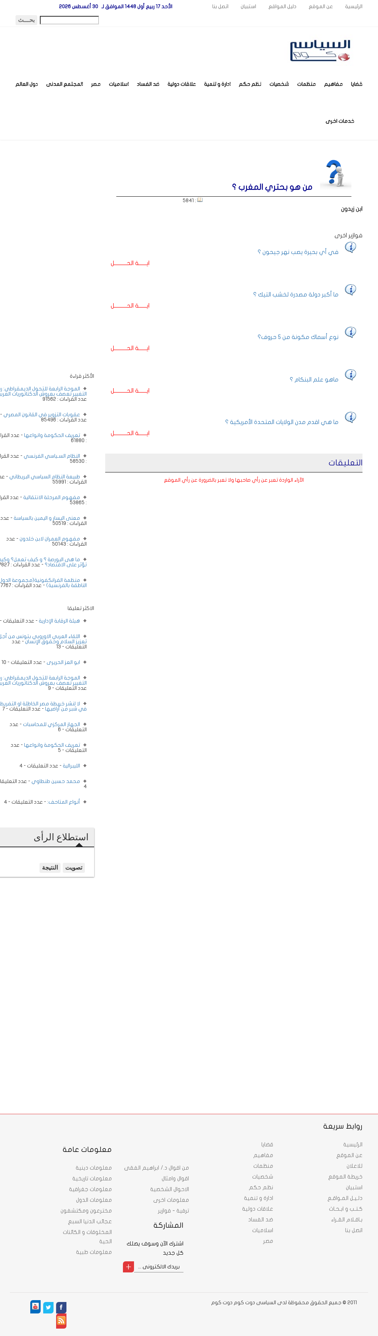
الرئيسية (353, 6)
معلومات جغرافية (90, 1189)
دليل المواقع (282, 6)
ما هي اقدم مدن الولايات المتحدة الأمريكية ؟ (282, 422)
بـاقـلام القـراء (346, 1220)
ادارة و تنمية (217, 84)
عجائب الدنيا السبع (90, 1221)
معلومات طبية (94, 1252)
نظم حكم (250, 84)
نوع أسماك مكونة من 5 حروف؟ (298, 337)
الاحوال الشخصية (169, 1189)
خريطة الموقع (345, 1177)
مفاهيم (333, 84)
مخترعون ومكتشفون (86, 1211)
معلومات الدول (94, 1200)
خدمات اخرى (340, 121)
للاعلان (354, 1166)
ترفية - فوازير (173, 1211)
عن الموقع (321, 6)
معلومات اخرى (171, 1200)
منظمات (306, 84)
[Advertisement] (47, 262)
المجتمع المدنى (64, 84)
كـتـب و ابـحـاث (345, 1209)
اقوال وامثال (175, 1178)
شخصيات (279, 84)
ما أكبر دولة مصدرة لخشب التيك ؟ (296, 295)
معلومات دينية (94, 1168)
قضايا (356, 84)
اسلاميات (119, 84)
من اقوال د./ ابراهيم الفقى (156, 1168)
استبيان (248, 6)
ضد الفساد (148, 84)
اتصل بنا (220, 6)
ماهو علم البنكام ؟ (314, 380)
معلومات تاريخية (92, 1178)
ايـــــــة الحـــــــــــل (130, 263)
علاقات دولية (182, 84)
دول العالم (27, 84)
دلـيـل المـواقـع (344, 1198)
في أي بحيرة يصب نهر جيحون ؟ (298, 252)
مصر (96, 84)
